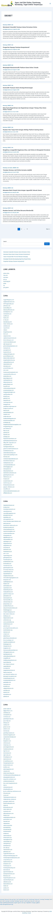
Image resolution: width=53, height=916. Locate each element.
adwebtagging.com (7, 466)
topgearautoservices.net (9, 670)
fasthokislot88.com (7, 599)
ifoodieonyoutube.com (8, 527)
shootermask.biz (7, 829)
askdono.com (6, 728)
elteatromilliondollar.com (9, 358)
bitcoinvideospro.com (8, 340)
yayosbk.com (6, 821)
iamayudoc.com (7, 579)
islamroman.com (7, 759)
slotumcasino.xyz (7, 837)
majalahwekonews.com (8, 301)
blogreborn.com (7, 741)
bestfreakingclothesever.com (10, 440)
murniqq (42, 899)
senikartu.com (6, 326)
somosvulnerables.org (8, 622)
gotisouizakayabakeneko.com (10, 346)
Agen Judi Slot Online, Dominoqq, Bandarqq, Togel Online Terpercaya (28, 3)
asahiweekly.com (7, 585)
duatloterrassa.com (7, 624)
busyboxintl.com (7, 352)
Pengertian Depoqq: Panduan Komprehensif (16, 47)
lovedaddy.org (6, 422)
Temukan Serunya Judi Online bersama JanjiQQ (17, 170)
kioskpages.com (7, 644)
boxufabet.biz (6, 668)
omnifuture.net (6, 716)
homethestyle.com (7, 559)
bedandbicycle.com (8, 589)
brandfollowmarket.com (9, 460)
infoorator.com (6, 793)
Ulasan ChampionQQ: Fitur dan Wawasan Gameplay (15, 256)
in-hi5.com (5, 320)
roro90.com (6, 315)
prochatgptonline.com (8, 747)
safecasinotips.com (8, 601)
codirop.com (6, 724)
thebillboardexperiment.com (9, 660)
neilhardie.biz (6, 823)
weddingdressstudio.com (9, 817)
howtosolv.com (7, 811)
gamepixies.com (7, 595)
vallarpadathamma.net (8, 362)
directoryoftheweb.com (8, 309)
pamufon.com (6, 626)
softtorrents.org (7, 620)
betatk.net (5, 885)
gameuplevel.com (7, 557)
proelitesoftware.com (8, 605)
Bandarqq (5, 24)
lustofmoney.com (7, 483)
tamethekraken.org (7, 630)
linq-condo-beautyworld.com (10, 783)
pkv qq (5, 279)
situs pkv (37, 899)
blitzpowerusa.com (7, 382)
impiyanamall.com (7, 543)
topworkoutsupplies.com (9, 531)
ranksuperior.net (7, 468)
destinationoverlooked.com (9, 472)
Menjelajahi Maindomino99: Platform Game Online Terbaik (20, 67)
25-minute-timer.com (8, 569)
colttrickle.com (6, 712)
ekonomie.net (6, 869)
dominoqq (31, 899)
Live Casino (10, 167)
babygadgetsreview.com (9, 777)
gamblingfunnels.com (8, 718)
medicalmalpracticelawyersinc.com (11, 857)
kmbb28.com (6, 686)
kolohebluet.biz (6, 827)
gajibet (37, 902)
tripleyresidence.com (8, 618)
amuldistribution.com (8, 561)
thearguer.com (6, 404)
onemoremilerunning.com (9, 388)
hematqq (47, 899)
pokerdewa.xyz (7, 845)
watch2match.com (7, 849)
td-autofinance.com (8, 761)
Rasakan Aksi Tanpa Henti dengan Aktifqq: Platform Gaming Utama (23, 129)
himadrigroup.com (7, 757)
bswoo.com (6, 889)
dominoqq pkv (6, 281)
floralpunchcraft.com (8, 408)
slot (17, 899)
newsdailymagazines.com (9, 513)
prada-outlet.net (7, 708)
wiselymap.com (7, 745)
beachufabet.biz (7, 662)
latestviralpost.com (7, 378)
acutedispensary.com (8, 450)
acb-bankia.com (7, 428)
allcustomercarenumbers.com (10, 608)
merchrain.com (6, 684)
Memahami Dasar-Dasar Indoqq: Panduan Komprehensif (16, 254)
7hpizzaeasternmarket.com (9, 797)
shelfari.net (6, 833)
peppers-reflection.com (8, 487)
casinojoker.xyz (7, 843)
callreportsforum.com (8, 688)
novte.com (5, 795)
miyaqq (33, 902)
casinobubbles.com (8, 539)
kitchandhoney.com (8, 807)
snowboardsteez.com (8, 390)
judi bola (21, 899)
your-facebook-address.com (10, 674)
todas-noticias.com (8, 324)
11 (27, 229)
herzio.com (6, 317)
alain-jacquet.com (7, 344)
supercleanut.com (7, 587)
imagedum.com (7, 648)
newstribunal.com (7, 511)
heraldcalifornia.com (8, 591)
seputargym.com (7, 541)
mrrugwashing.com (7, 426)
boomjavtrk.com (7, 694)
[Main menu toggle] (50, 3)
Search (5, 241)
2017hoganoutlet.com (8, 303)
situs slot (5, 275)
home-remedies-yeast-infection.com (12, 521)
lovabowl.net (6, 507)
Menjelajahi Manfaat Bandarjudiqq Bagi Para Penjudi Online (17, 259)
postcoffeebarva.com (8, 356)
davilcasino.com (7, 549)
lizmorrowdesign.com (8, 640)
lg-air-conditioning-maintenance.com (12, 791)
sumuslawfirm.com (7, 444)
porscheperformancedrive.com (10, 628)
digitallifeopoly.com (7, 537)
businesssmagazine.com (9, 734)
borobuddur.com (7, 563)
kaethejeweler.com (7, 654)
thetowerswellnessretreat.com (10, 650)
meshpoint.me (6, 348)
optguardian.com (7, 545)
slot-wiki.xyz (6, 847)
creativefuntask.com (8, 571)
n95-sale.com (6, 739)
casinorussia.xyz (7, 835)
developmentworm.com (9, 873)
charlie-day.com (7, 416)
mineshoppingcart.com (8, 529)
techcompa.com (7, 753)
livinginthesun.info (7, 332)
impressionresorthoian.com (9, 438)
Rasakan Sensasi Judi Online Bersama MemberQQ (18, 210)
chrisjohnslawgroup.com (9, 612)
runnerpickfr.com (7, 714)
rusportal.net (6, 328)
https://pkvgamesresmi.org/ (6, 904)
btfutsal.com (6, 722)
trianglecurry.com (7, 646)
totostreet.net (6, 547)
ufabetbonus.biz (7, 881)
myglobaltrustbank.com (8, 853)
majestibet (28, 902)
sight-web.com (7, 755)
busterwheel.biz (7, 831)
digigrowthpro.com (7, 710)
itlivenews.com (6, 875)
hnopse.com (6, 478)
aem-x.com (6, 553)
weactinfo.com (6, 400)
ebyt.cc (5, 785)
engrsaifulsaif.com (7, 573)
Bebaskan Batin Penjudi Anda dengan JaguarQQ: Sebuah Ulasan (22, 190)
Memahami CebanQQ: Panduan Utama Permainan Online (20, 27)
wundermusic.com (7, 565)
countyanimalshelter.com (9, 464)
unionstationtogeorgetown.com (10, 577)
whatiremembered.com (8, 781)
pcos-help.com (7, 720)
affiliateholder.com (7, 493)
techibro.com (6, 767)
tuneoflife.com (6, 489)
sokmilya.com (6, 690)
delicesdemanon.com (8, 813)
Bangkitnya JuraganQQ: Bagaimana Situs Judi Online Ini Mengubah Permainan (26, 150)
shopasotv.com (7, 863)
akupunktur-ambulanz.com (9, 779)
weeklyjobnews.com (8, 462)
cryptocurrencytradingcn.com (10, 454)
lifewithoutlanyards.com (9, 803)
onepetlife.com (6, 658)
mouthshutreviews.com (8, 533)
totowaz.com (6, 456)
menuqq (2, 899)
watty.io (5, 330)
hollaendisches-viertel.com (9, 799)
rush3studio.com (7, 313)
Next (48, 229)
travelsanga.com (7, 865)
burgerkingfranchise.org (9, 360)
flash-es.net (6, 430)
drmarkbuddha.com (8, 789)
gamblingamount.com (8, 474)
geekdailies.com (7, 682)
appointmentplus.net (8, 871)
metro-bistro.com (7, 809)
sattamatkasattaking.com (9, 656)
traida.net (5, 805)
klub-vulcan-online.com (8, 614)
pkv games (6, 287)
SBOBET (9, 24)
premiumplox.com (7, 819)
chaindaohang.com (7, 787)
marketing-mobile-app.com (9, 406)
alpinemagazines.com (8, 769)
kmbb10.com (6, 396)
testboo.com (6, 815)
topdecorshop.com (7, 861)
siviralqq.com (6, 436)
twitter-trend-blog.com (8, 773)
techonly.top (6, 730)
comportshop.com (7, 859)
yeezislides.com (7, 517)
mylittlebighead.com (8, 581)
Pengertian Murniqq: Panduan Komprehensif (13, 261)
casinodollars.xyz (7, 841)
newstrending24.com (8, 879)
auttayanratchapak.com (8, 354)
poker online (6, 273)
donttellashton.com (8, 311)
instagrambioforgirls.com (9, 392)
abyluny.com (6, 692)
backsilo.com (6, 434)
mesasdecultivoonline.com (9, 374)
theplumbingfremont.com (9, 877)
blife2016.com (6, 636)
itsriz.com (5, 334)
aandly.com (6, 887)
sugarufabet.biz (7, 666)
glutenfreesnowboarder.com (10, 638)
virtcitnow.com (6, 743)
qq (4, 285)
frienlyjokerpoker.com (8, 763)
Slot (12, 24)
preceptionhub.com (8, 515)
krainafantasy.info (7, 322)
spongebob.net (7, 350)
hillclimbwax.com (7, 476)
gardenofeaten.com (8, 384)
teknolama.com (7, 366)
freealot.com (6, 583)
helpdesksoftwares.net (8, 505)
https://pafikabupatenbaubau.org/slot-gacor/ (10, 902)
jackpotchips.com (7, 603)
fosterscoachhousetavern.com (10, 372)
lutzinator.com (6, 632)
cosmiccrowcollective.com (9, 342)
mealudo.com (6, 414)
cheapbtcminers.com (8, 575)
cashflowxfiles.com (7, 394)
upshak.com (6, 432)
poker (4, 283)
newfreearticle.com (7, 380)
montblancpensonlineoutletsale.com (11, 775)
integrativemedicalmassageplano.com (12, 424)
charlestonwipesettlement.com (10, 458)
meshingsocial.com (7, 402)
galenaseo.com (7, 851)
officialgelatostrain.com (8, 652)
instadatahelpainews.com (9, 680)
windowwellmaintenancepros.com (11, 491)
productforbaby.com (8, 368)
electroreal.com (7, 523)
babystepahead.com (8, 470)
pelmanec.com (6, 305)
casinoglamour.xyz (7, 839)
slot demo (5, 277)
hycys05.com (6, 386)
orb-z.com (5, 370)
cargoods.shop (7, 336)
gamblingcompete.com (8, 732)
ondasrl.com (6, 634)
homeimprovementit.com (9, 509)
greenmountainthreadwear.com (10, 448)
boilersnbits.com (7, 376)
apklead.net (6, 696)
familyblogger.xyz (7, 610)
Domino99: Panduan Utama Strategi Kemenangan (18, 87)
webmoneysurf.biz (7, 825)
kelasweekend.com (7, 883)
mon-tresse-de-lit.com (8, 664)
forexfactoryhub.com (8, 749)
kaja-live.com (6, 751)
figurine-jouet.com (7, 672)
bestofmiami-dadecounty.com (10, 525)
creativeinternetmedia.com (9, 737)
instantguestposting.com (9, 867)
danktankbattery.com (8, 412)
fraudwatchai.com (7, 551)
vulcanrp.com (6, 771)
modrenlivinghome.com (8, 678)
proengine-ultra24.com (8, 801)
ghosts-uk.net (6, 726)
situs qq (6, 899)
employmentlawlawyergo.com (10, 855)
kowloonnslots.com (8, 765)
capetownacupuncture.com (9, 338)
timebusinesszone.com (8, 485)
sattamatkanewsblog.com (9, 452)
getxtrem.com (6, 398)
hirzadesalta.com (7, 535)
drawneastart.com (7, 597)
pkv (15, 899)
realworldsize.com (7, 364)
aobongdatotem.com (8, 519)
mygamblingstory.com (8, 299)
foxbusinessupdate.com (9, 420)
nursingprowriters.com (8, 446)
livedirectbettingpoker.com (9, 418)
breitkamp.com (6, 616)
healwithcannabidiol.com (9, 642)
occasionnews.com (8, 481)
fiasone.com (6, 410)
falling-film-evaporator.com (9, 442)
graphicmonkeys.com (8, 593)
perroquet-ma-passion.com (9, 676)
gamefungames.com (8, 567)
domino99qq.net (7, 307)
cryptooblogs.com (7, 555)
